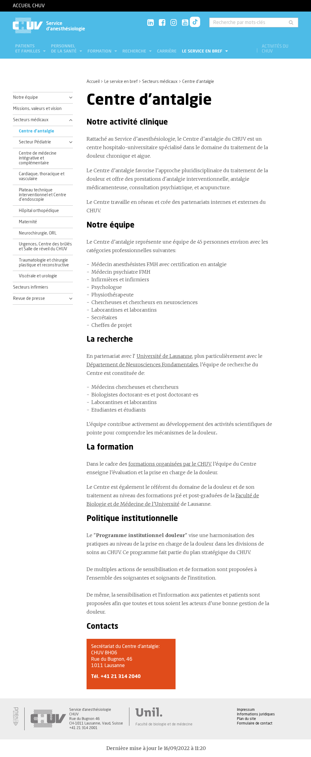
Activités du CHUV (275, 48)
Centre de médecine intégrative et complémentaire (37, 158)
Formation (100, 51)
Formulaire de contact (254, 723)
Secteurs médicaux (160, 82)
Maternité (28, 222)
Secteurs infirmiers (30, 287)
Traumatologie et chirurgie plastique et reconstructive (44, 262)
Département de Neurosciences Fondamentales (142, 364)
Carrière (166, 51)
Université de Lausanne (164, 356)
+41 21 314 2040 (121, 676)
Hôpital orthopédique (39, 211)
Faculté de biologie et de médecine (164, 724)
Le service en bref (203, 51)
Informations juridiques (256, 714)
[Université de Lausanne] (164, 712)
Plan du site (246, 719)
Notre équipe (25, 97)
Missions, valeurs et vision (37, 109)
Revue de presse (29, 298)
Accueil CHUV (29, 5)
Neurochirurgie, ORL (37, 233)
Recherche (134, 51)
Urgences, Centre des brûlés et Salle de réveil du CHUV (45, 246)
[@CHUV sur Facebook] (162, 23)
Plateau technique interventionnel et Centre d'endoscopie (42, 195)
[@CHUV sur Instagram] (173, 23)
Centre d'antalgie (36, 131)
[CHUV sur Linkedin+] (150, 23)
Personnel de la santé (64, 48)
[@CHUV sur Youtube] (185, 23)
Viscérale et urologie (38, 276)
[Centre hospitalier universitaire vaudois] (48, 718)
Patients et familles (28, 48)
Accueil (93, 82)
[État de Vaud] (15, 716)
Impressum (246, 709)
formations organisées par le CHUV (169, 464)
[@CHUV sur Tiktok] (195, 23)
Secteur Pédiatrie (35, 142)
